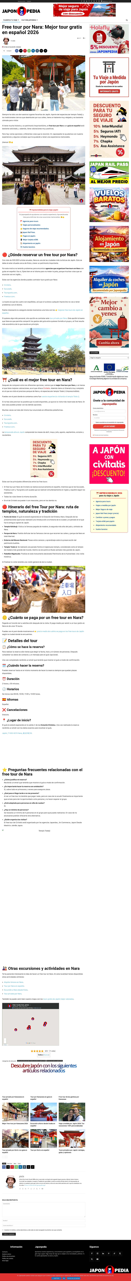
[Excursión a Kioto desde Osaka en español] (43, 1112)
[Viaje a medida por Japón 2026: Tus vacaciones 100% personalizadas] (72, 1112)
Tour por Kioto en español (39, 1150)
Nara (15, 1163)
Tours (19, 1163)
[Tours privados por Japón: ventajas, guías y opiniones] (72, 1138)
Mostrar (46, 1055)
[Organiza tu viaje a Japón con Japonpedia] (109, 1270)
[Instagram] (84, 1)
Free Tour (9, 1163)
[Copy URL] (45, 51)
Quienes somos (6, 1254)
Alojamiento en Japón (31, 243)
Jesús (14, 40)
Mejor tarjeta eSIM (30, 239)
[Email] (41, 51)
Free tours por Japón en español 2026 (54, 1060)
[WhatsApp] (29, 51)
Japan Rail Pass (29, 232)
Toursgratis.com (10, 293)
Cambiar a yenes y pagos (105, 517)
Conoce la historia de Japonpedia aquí (34, 1185)
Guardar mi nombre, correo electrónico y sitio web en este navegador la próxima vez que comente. (33, 1230)
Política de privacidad (8, 1256)
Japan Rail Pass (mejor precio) (107, 513)
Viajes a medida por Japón (106, 505)
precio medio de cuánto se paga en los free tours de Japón (60, 631)
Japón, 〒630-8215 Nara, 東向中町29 (17, 733)
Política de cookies (7, 1258)
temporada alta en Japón (15, 432)
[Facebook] (82, 1)
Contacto (4, 1252)
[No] (129, 1277)
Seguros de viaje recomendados (36, 228)
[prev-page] (3, 1157)
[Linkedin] (87, 1)
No (64, 1278)
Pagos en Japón (29, 236)
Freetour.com (9, 297)
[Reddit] (31, 1188)
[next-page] (6, 1157)
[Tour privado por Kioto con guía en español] (15, 1138)
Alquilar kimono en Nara (13, 982)
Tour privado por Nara (12, 994)
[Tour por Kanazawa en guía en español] (43, 1085)
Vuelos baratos (29, 247)
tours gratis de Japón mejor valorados (58, 999)
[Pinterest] (89, 1)
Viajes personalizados (31, 225)
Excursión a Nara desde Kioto (16, 990)
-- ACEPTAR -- (56, 1278)
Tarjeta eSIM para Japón (105, 521)
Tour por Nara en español (14, 986)
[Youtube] (101, 1)
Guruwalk (7, 289)
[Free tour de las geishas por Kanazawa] (72, 1085)
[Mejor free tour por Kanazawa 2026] (15, 1112)
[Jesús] (6, 41)
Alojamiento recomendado (106, 525)
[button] (127, 20)
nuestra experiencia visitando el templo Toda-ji (60, 396)
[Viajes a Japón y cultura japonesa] (21, 11)
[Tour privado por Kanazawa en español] (15, 1085)
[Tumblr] (94, 1)
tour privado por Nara (58, 318)
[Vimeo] (99, 1)
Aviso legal (5, 1260)
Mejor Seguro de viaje (104, 509)
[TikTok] (92, 1)
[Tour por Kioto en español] (43, 1138)
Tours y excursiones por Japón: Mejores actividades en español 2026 (31, 1060)
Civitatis (7, 285)
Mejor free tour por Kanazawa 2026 (15, 1123)
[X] (97, 1)
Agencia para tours (30, 221)
